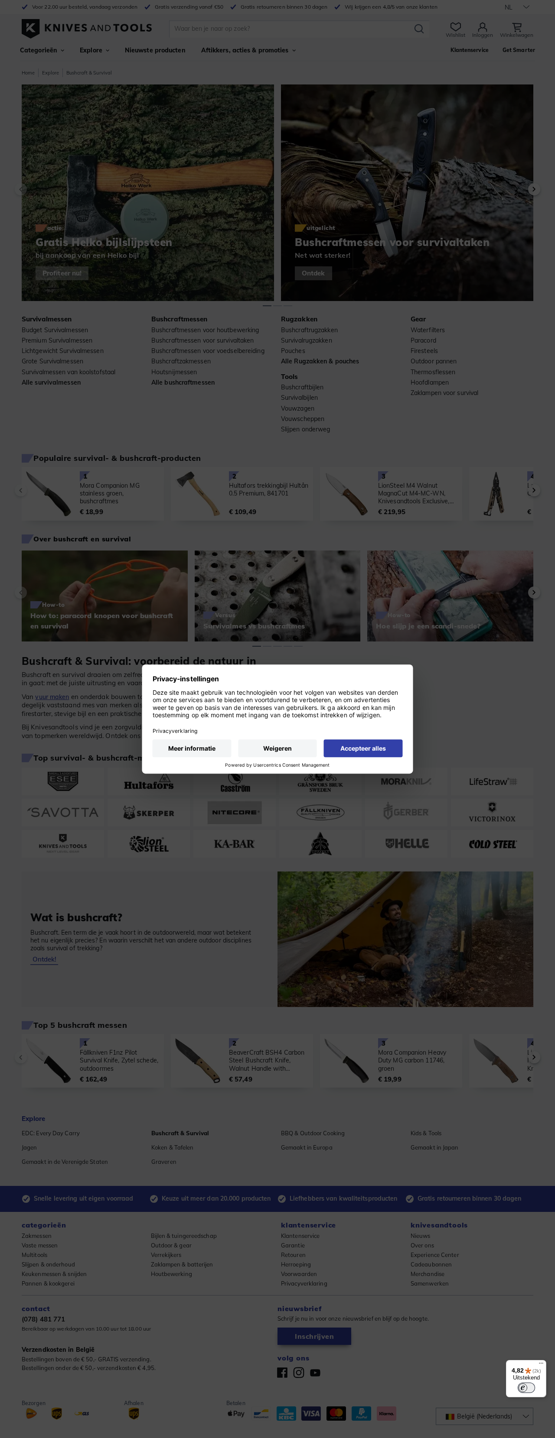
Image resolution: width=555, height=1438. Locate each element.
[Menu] (541, 1365)
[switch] (526, 1388)
